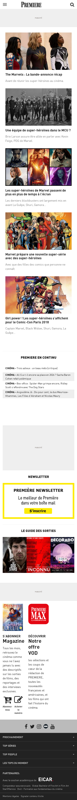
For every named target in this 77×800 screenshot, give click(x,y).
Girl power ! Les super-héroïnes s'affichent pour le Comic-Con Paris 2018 (36, 320)
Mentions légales (11, 796)
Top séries (9, 745)
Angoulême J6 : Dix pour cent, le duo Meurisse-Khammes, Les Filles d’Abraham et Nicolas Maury (36, 393)
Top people (10, 754)
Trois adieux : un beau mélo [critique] (31, 368)
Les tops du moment (15, 763)
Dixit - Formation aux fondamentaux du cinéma (39, 789)
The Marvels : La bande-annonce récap (33, 74)
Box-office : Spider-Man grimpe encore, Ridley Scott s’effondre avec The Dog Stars (36, 385)
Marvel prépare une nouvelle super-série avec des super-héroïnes (35, 256)
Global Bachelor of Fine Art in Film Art (50, 785)
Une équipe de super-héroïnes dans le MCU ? (38, 130)
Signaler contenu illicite (32, 796)
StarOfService (9, 789)
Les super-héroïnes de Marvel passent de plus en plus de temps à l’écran (35, 192)
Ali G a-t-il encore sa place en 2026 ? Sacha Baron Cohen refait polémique (38, 376)
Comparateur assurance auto (16, 785)
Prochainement (13, 737)
